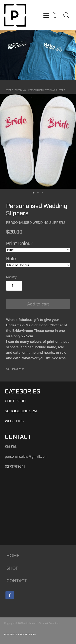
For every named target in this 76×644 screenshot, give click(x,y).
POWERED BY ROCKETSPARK (20, 634)
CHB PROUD (15, 400)
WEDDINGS (14, 420)
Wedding (20, 90)
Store (9, 90)
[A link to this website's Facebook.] (9, 595)
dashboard (31, 623)
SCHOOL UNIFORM (21, 411)
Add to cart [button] (38, 304)
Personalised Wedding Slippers (46, 90)
